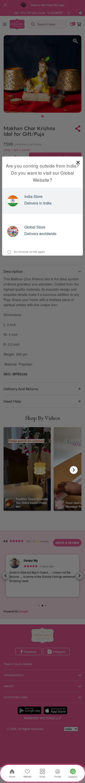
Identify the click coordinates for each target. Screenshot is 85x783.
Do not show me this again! (29, 251)
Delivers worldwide (40, 233)
